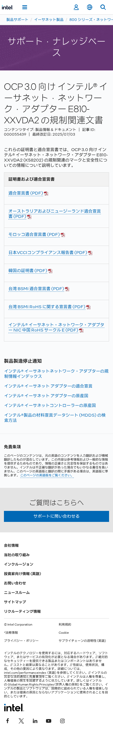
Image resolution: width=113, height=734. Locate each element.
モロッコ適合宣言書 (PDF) (34, 234)
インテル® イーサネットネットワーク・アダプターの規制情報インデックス (56, 373)
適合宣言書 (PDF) (25, 193)
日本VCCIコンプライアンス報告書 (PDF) (47, 252)
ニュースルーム (17, 592)
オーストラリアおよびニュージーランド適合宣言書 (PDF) (54, 213)
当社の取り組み (17, 555)
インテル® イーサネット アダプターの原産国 (46, 396)
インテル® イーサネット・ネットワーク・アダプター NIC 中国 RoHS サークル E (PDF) (56, 327)
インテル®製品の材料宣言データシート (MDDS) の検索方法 (55, 417)
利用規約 (65, 624)
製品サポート (17, 19)
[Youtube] (48, 720)
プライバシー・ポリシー (21, 641)
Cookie (64, 633)
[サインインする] (76, 7)
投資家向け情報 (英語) (22, 573)
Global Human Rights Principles (31, 684)
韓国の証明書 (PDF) (27, 270)
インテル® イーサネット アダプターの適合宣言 (48, 386)
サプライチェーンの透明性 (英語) (82, 641)
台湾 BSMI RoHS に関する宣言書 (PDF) (46, 307)
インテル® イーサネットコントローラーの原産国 (50, 405)
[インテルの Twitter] (21, 720)
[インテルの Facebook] (7, 720)
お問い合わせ (15, 583)
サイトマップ (15, 602)
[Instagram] (62, 720)
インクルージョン (18, 564)
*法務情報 (11, 633)
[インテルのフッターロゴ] (14, 707)
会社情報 (11, 545)
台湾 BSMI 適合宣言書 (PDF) (36, 288)
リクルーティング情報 (22, 611)
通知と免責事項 (31, 677)
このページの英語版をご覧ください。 (47, 475)
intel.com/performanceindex (25, 673)
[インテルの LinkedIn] (35, 720)
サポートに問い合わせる (56, 516)
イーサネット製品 (49, 19)
